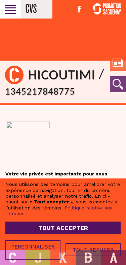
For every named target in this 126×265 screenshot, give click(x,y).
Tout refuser (93, 249)
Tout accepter (63, 228)
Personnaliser (33, 249)
